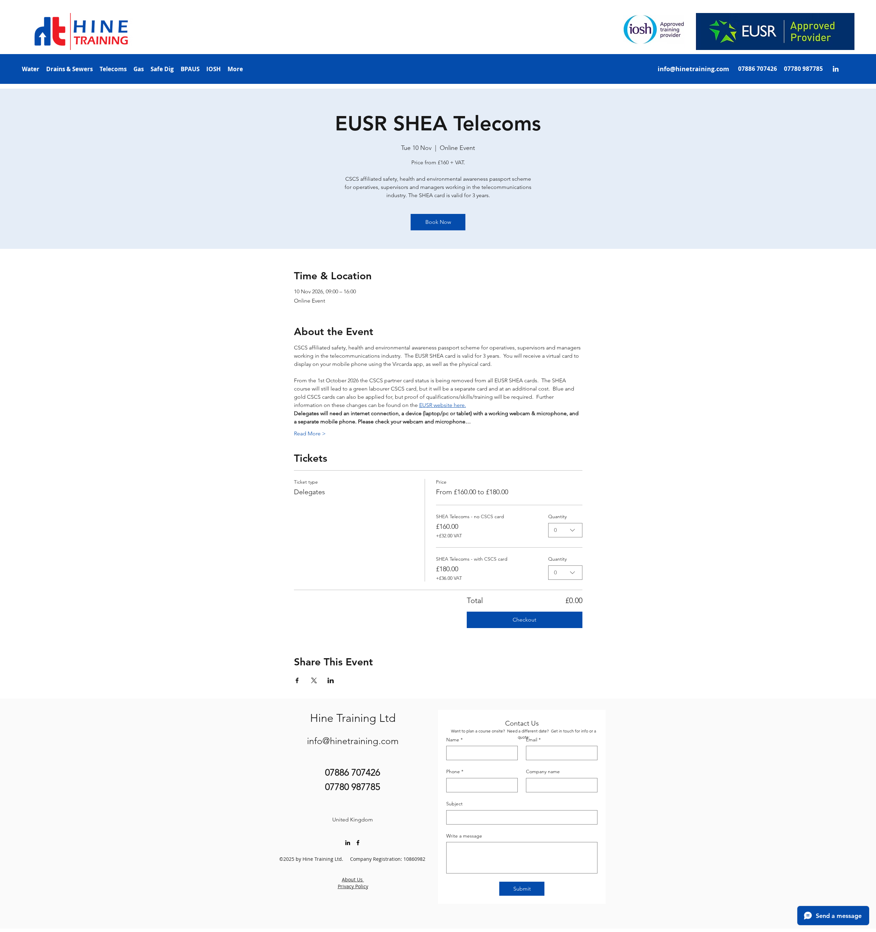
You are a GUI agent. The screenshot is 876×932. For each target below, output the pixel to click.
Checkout (524, 619)
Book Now (438, 222)
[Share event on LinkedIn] (330, 680)
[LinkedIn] (836, 69)
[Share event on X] (314, 680)
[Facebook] (358, 842)
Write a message (464, 836)
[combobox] (565, 530)
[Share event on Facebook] (297, 680)
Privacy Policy (353, 886)
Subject (454, 804)
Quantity (557, 516)
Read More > (310, 433)
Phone (454, 771)
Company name (543, 771)
